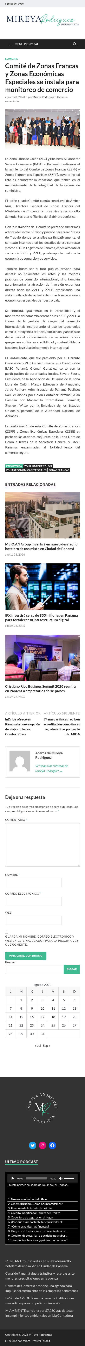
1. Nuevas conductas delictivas (27, 1199)
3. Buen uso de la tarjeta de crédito (30, 1208)
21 (10, 1025)
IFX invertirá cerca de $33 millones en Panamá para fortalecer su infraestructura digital (41, 617)
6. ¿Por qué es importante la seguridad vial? (35, 1222)
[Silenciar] (61, 1178)
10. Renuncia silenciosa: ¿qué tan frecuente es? (37, 1240)
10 (42, 1008)
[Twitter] (32, 1145)
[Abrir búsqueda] (75, 44)
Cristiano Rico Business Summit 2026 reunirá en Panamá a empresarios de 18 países (40, 688)
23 (32, 1025)
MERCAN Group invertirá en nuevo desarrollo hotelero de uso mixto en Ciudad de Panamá (41, 546)
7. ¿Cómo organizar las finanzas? (28, 1226)
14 (10, 1017)
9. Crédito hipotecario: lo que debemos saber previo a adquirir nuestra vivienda (38, 1235)
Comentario (16, 819)
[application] (42, 1178)
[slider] (70, 1178)
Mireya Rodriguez (43, 97)
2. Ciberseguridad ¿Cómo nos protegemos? (35, 1203)
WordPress (30, 1340)
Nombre (12, 874)
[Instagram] (42, 1145)
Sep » (46, 1045)
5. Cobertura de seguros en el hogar (30, 1217)
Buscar (10, 962)
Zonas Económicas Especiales (26, 470)
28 (10, 1034)
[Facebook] (52, 1145)
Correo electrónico (23, 893)
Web (8, 912)
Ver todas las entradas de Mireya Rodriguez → (51, 768)
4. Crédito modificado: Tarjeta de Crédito (34, 1213)
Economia (11, 58)
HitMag (45, 1340)
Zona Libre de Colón (38, 466)
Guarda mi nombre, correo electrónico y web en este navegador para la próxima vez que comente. (41, 940)
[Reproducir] (13, 1178)
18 (53, 1017)
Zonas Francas (59, 470)
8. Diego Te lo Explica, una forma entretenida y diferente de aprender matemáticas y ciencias (38, 1231)
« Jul (38, 1045)
